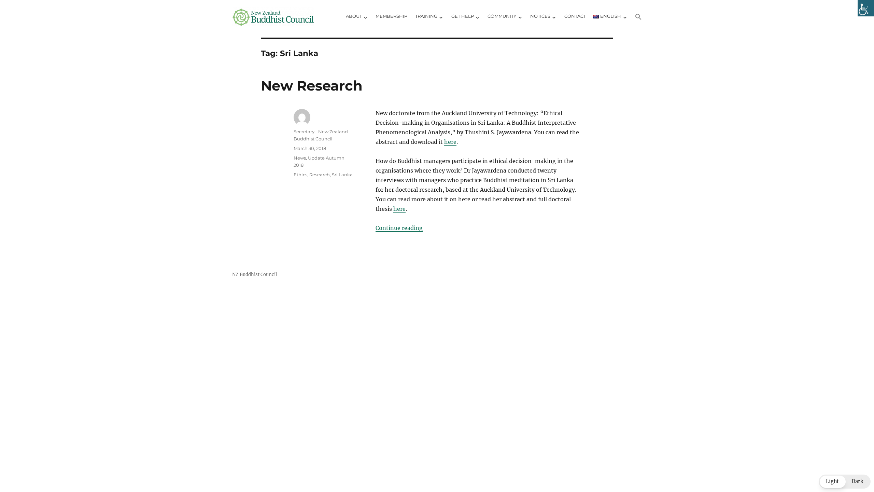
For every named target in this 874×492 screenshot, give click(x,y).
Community (502, 16)
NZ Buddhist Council (254, 274)
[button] (638, 17)
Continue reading (399, 227)
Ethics (300, 174)
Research (319, 174)
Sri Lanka (342, 174)
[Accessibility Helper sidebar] (866, 8)
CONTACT (575, 16)
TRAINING (426, 16)
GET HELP (462, 16)
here (450, 141)
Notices (540, 16)
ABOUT (354, 16)
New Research (312, 85)
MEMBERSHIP (391, 16)
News (300, 158)
